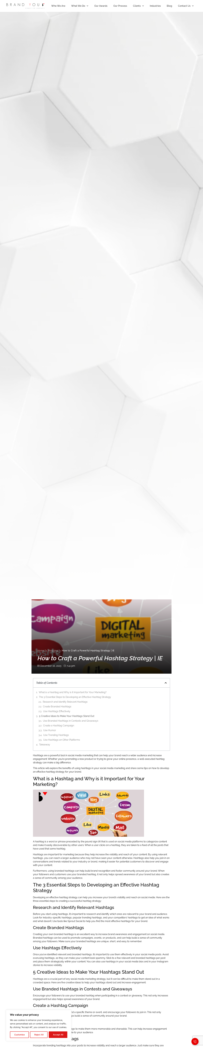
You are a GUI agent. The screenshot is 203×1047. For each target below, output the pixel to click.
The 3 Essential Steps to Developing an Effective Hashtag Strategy (75, 697)
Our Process (120, 5)
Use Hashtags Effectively (56, 711)
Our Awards (100, 5)
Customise (19, 1034)
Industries (155, 5)
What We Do (78, 5)
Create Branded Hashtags (57, 706)
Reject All (38, 1034)
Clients (137, 5)
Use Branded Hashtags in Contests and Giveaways (70, 720)
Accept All (58, 1034)
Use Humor (49, 730)
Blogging (53, 650)
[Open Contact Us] (195, 1041)
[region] (38, 1025)
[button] (166, 683)
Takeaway (44, 744)
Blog (169, 5)
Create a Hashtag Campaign (58, 725)
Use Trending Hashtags (56, 735)
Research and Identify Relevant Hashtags (65, 701)
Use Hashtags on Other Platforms (61, 739)
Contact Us (184, 5)
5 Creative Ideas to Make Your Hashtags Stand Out (66, 716)
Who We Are (58, 5)
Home (40, 650)
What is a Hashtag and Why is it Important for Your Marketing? (73, 692)
